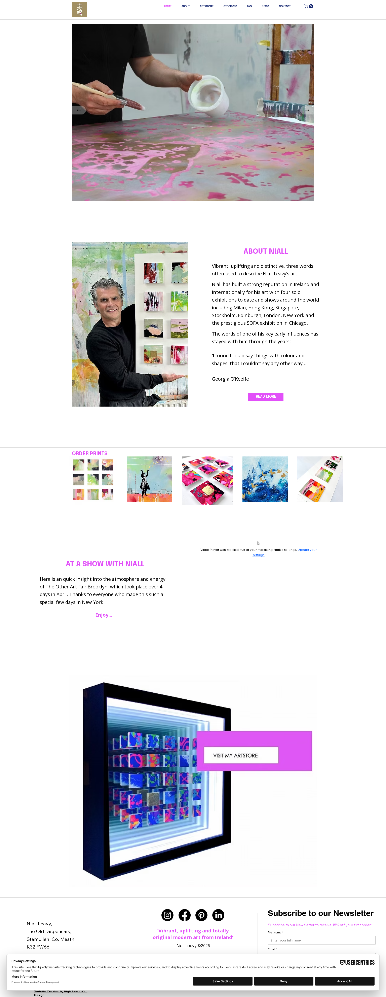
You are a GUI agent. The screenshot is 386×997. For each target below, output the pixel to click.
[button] (309, 6)
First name (275, 932)
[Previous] (79, 110)
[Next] (307, 110)
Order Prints (90, 453)
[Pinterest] (201, 915)
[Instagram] (167, 915)
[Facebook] (185, 915)
